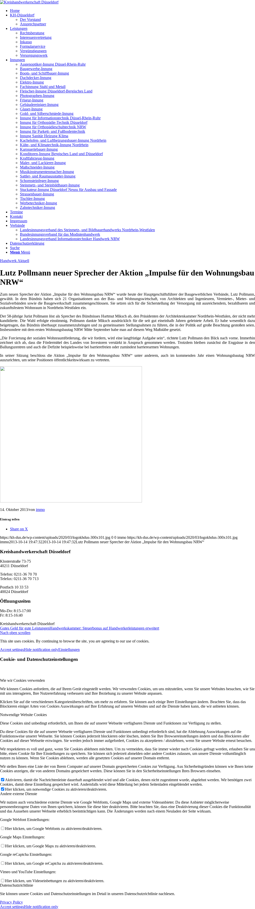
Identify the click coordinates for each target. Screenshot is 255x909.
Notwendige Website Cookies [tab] (23, 715)
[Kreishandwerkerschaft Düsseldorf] (29, 2)
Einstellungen (69, 649)
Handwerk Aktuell (14, 261)
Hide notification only (41, 649)
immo (40, 509)
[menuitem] (132, 10)
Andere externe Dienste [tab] (18, 794)
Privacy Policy (11, 902)
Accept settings (12, 649)
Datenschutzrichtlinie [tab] (16, 885)
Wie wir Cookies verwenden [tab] (22, 680)
